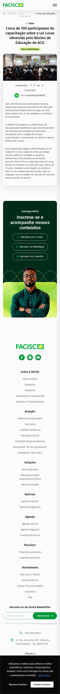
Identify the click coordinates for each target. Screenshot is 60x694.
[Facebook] (22, 357)
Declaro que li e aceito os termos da (31, 623)
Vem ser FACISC (30, 580)
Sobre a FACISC (30, 372)
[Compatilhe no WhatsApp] (43, 85)
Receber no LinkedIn (31, 256)
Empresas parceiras (30, 552)
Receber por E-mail (32, 237)
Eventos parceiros (30, 557)
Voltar (31, 23)
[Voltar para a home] (4, 13)
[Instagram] (30, 357)
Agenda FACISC (30, 523)
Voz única (30, 424)
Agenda (30, 517)
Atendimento (30, 567)
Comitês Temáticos (30, 429)
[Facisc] (13, 5)
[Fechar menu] (55, 5)
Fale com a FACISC (30, 574)
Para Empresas (30, 469)
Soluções (30, 462)
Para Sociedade (30, 484)
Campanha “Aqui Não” (30, 452)
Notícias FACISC (30, 501)
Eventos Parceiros (30, 535)
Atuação (30, 411)
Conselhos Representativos (30, 441)
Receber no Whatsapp (32, 246)
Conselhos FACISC (30, 435)
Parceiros (30, 545)
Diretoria (30, 390)
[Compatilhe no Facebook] (31, 85)
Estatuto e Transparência (30, 401)
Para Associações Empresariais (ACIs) (30, 477)
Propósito (30, 384)
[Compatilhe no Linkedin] (38, 85)
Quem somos (30, 378)
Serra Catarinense (25, 15)
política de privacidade (47, 623)
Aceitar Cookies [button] (42, 684)
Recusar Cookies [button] (18, 684)
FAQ (30, 597)
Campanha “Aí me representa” (30, 447)
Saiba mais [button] (44, 675)
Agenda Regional (30, 529)
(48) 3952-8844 (33, 633)
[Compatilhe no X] (34, 85)
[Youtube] (38, 357)
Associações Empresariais (30, 396)
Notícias (12, 13)
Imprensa (30, 591)
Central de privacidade (30, 585)
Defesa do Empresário (30, 418)
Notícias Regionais (30, 507)
